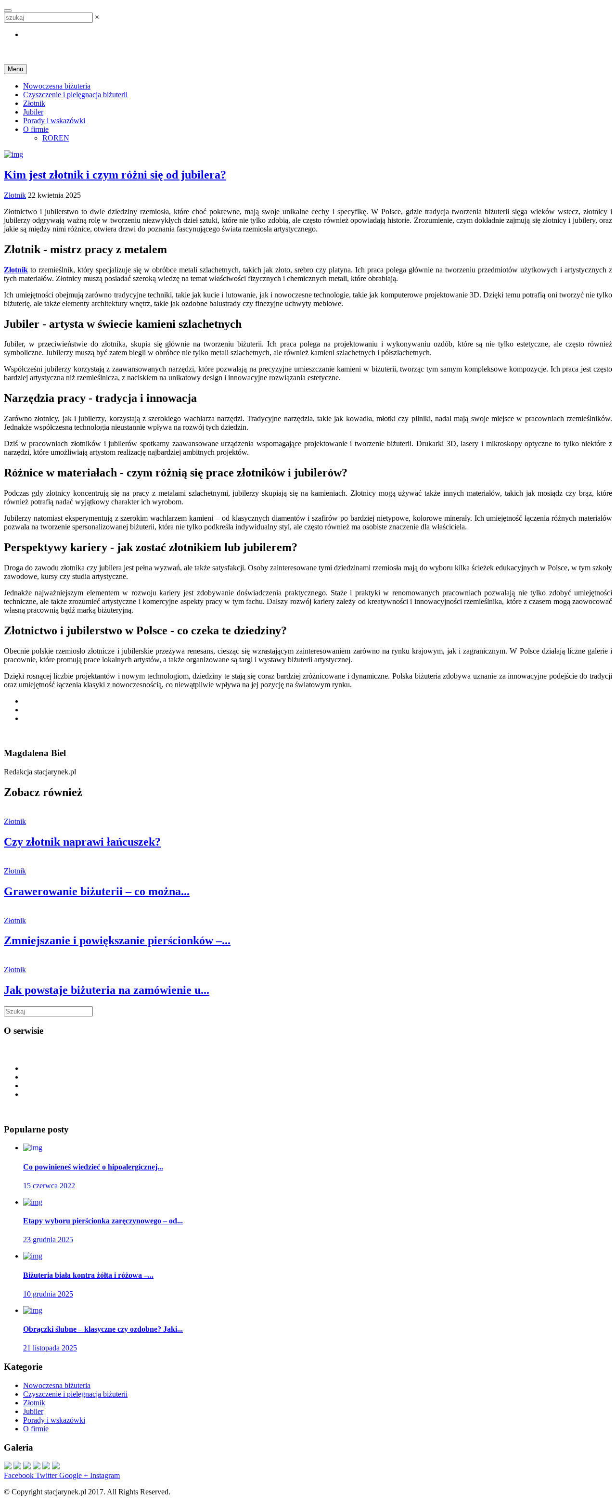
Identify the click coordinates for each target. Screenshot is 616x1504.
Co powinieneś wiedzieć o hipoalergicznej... (93, 1167)
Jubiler (33, 112)
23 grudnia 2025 (48, 1239)
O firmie (36, 129)
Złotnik (34, 103)
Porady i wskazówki (54, 120)
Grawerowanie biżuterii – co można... (97, 891)
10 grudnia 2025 (48, 1294)
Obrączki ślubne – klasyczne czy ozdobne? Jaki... (103, 1329)
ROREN (55, 138)
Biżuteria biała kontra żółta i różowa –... (88, 1275)
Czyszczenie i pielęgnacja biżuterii (75, 94)
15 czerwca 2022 (49, 1186)
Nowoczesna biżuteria (56, 86)
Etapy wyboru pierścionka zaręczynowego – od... (103, 1221)
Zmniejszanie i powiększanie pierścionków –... (117, 940)
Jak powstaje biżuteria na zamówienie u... (106, 990)
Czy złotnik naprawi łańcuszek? (82, 842)
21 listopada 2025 (50, 1348)
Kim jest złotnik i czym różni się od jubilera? (115, 174)
